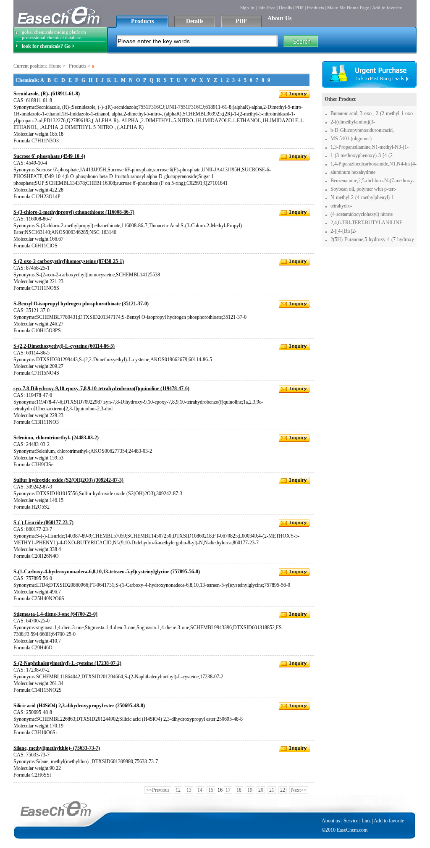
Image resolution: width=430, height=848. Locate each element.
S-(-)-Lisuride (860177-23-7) (43, 522)
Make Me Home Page (348, 7)
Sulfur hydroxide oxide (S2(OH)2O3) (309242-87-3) (68, 480)
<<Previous (158, 790)
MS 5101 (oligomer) (351, 139)
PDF (299, 7)
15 (210, 790)
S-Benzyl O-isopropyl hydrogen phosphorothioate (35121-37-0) (81, 304)
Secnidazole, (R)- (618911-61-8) (46, 94)
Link (366, 821)
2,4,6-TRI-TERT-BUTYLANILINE (366, 223)
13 (188, 790)
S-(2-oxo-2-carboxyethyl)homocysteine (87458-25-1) (68, 261)
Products (315, 7)
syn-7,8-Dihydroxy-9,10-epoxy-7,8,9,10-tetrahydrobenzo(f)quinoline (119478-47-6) (101, 388)
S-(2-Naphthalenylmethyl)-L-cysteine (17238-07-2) (67, 663)
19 (249, 790)
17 (228, 790)
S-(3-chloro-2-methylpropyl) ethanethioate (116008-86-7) (73, 212)
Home (55, 66)
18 (238, 790)
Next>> (299, 790)
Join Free (266, 7)
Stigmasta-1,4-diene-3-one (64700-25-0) (55, 614)
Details (285, 7)
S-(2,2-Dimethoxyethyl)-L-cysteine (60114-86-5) (64, 346)
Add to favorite (387, 7)
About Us (279, 18)
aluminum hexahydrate (352, 172)
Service (350, 821)
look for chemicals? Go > (48, 46)
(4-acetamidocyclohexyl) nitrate (361, 214)
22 (282, 790)
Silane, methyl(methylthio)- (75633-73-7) (56, 748)
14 (199, 790)
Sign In (247, 7)
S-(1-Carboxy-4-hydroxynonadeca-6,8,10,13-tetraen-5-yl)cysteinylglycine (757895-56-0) (106, 572)
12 (178, 790)
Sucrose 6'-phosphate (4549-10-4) (49, 156)
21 (271, 790)
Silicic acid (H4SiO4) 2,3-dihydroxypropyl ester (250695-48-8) (79, 706)
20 (260, 790)
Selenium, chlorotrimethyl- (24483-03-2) (56, 438)
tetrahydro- (341, 206)
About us (331, 821)
